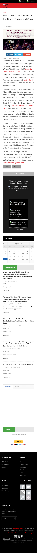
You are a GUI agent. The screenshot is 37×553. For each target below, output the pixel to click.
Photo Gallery (5, 488)
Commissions (5, 470)
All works (16, 229)
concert (5, 58)
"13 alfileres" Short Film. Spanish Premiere (18, 365)
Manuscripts (23, 475)
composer (16, 58)
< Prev (7, 167)
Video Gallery (5, 491)
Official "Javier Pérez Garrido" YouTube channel (17, 307)
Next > (16, 167)
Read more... (6, 290)
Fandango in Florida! (18, 224)
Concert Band (24, 464)
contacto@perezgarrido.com (13, 163)
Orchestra (22, 462)
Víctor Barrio (29, 80)
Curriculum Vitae (6, 464)
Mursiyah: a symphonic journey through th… (18, 182)
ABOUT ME (5, 462)
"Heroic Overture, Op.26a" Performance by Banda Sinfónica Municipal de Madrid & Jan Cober (18, 321)
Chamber (22, 470)
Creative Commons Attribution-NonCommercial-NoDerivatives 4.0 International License (18, 540)
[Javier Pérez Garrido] (6, 6)
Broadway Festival (17, 204)
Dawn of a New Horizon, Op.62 (16, 215)
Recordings (5, 485)
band (10, 58)
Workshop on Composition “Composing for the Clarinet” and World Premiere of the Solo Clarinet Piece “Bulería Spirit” (18, 344)
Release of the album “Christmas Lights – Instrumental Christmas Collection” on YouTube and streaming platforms (17, 299)
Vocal (21, 472)
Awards (4, 467)
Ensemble (23, 467)
